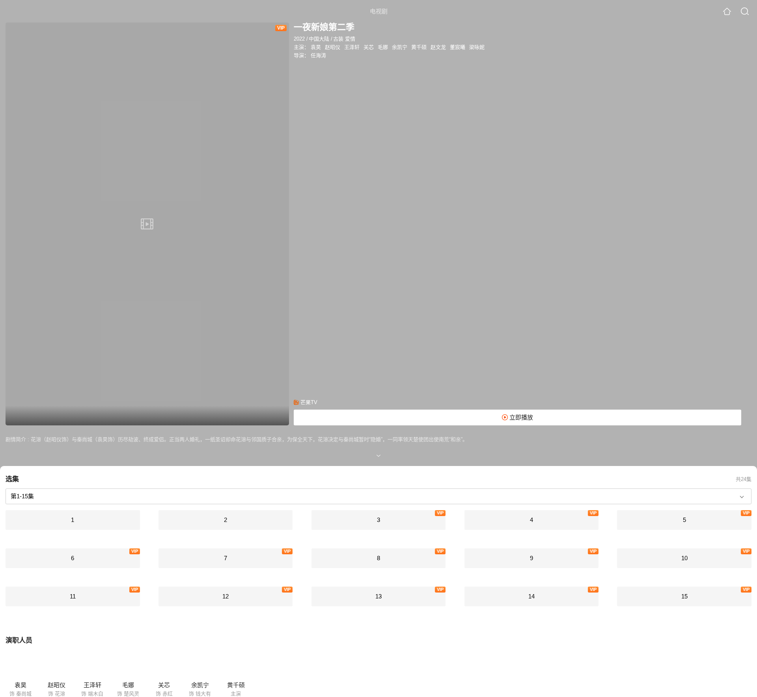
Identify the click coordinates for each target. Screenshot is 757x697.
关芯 (369, 47)
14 (531, 596)
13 (378, 596)
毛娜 (383, 47)
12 (225, 596)
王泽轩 (352, 47)
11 (73, 596)
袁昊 (316, 47)
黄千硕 (419, 47)
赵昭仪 (332, 47)
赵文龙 (438, 47)
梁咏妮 (477, 47)
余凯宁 (399, 47)
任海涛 (318, 55)
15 (684, 596)
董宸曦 (457, 47)
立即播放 (520, 417)
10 (684, 558)
